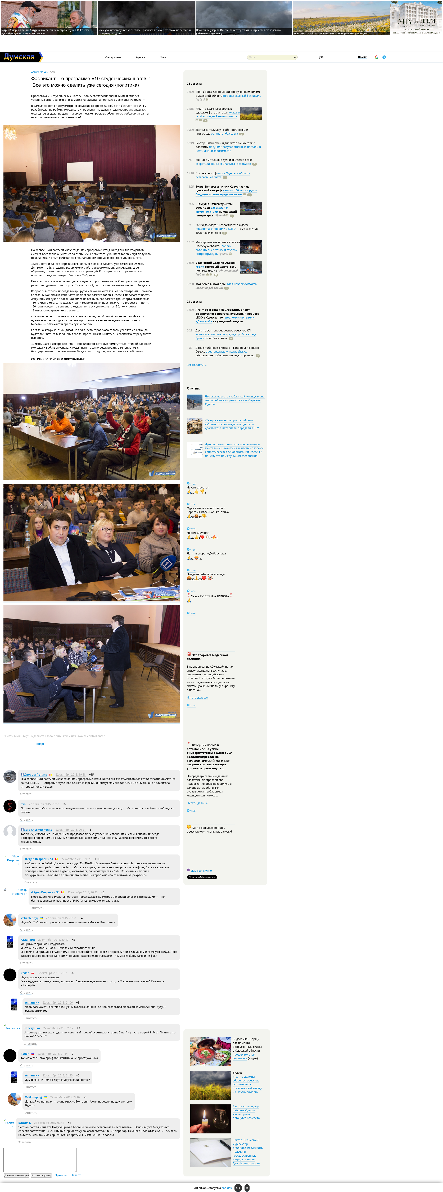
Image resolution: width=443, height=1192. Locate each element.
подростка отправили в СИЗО (216, 229)
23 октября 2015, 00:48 (49, 1123)
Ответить (26, 794)
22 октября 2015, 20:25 (76, 859)
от (215, 338)
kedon (25, 973)
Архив (140, 57)
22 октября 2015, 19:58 (71, 774)
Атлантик (28, 940)
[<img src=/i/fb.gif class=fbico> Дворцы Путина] (9, 782)
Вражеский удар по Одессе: (216, 263)
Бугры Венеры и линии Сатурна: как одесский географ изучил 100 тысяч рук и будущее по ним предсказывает (45, 31)
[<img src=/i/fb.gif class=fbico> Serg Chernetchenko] (9, 837)
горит (200, 267)
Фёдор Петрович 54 (39, 859)
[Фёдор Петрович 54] (12, 864)
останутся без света (224, 133)
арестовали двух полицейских (226, 351)
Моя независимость (242, 284)
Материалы (113, 57)
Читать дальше (197, 697)
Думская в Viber (201, 871)
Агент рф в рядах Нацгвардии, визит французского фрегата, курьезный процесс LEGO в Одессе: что (227, 313)
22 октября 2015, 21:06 (58, 1002)
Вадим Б (24, 1123)
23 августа (194, 301)
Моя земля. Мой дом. (211, 284)
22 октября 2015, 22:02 (65, 1097)
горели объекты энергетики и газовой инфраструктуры (216, 250)
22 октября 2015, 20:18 (44, 804)
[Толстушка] (11, 1028)
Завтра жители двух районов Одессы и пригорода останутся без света (246, 1112)
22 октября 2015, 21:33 (58, 1075)
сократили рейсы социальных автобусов (223, 164)
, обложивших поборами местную (225, 353)
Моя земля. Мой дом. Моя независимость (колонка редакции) (330, 33)
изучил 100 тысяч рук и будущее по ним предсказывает (226, 192)
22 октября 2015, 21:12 (58, 1028)
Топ (163, 57)
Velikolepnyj (29, 918)
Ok (238, 1188)
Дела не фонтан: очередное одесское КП (223, 330)
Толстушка (32, 1028)
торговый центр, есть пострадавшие (217, 270)
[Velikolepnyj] (9, 925)
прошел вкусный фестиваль (242, 96)
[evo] (9, 811)
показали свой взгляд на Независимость (218, 114)
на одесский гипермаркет (216, 213)
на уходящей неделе (227, 321)
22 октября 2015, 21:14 (53, 1054)
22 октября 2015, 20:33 (82, 892)
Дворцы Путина (35, 774)
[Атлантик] (9, 947)
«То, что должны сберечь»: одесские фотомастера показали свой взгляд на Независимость (247, 1084)
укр (321, 57)
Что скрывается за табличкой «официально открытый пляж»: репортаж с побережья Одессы (235, 400)
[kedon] (9, 980)
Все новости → (197, 365)
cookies (227, 1188)
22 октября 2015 (40, 71)
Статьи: (194, 388)
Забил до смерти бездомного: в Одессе (222, 225)
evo (23, 804)
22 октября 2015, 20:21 (71, 830)
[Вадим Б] (8, 1127)
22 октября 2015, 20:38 (61, 918)
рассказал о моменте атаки (212, 209)
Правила (61, 1175)
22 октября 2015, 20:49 (53, 940)
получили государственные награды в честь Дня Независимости (228, 149)
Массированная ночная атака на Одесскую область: (218, 244)
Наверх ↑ (41, 744)
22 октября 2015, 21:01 (53, 973)
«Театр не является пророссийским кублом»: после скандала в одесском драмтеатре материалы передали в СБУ (232, 424)
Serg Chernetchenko (38, 830)
